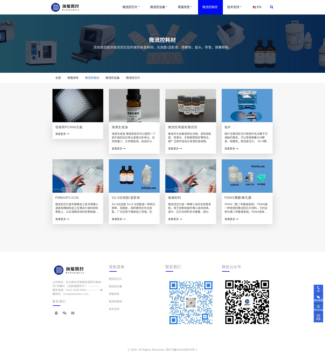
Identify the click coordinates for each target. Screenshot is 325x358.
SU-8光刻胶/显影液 (126, 197)
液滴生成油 (120, 127)
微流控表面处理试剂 (182, 127)
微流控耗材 (209, 7)
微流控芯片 (129, 7)
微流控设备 (157, 7)
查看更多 (61, 133)
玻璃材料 (174, 197)
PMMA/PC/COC (67, 197)
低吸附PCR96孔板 (69, 127)
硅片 (228, 127)
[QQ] (56, 313)
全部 (58, 77)
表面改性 (184, 7)
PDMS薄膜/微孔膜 (238, 197)
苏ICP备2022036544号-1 (181, 349)
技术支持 (233, 7)
